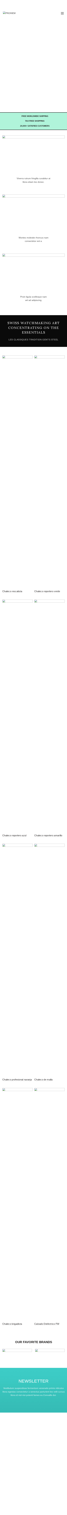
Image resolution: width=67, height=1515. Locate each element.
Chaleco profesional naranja (17, 1079)
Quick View (30, 358)
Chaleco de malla (43, 1079)
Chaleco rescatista (12, 591)
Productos (7, 1440)
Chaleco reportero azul (14, 835)
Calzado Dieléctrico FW (46, 1324)
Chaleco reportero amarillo (48, 835)
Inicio (4, 1436)
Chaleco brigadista (12, 1324)
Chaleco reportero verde (47, 591)
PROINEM (28, 1510)
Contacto (6, 1445)
